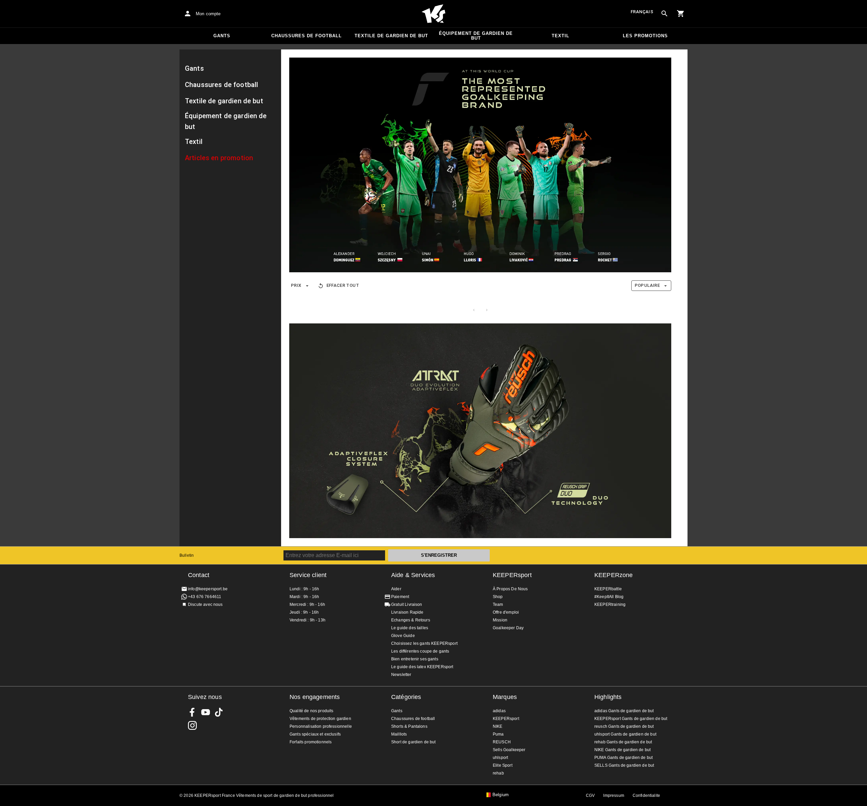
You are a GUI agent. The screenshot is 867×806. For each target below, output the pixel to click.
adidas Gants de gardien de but (624, 710)
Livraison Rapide (407, 612)
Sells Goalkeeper (509, 749)
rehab (498, 773)
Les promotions (645, 35)
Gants (221, 35)
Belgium (500, 794)
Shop (498, 596)
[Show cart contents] (681, 13)
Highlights (608, 697)
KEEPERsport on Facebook (192, 712)
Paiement (400, 596)
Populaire (647, 285)
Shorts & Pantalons (409, 726)
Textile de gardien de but (391, 35)
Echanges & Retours (410, 620)
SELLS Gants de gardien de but (624, 765)
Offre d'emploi (506, 612)
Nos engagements (315, 697)
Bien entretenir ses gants (414, 659)
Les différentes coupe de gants (420, 651)
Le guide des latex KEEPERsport (422, 666)
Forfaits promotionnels (311, 742)
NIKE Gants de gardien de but (622, 749)
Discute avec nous (205, 604)
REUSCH (502, 742)
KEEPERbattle (608, 589)
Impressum (613, 795)
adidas (499, 710)
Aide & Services (413, 575)
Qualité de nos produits (311, 710)
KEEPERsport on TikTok (218, 712)
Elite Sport (502, 765)
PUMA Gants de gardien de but (623, 757)
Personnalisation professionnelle (321, 726)
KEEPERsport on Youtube (205, 712)
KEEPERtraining (610, 604)
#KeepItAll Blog (608, 596)
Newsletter (401, 674)
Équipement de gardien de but (476, 36)
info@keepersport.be (208, 589)
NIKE (498, 726)
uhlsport (500, 757)
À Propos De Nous (510, 589)
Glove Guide (403, 635)
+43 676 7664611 (204, 596)
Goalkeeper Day (508, 627)
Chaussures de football (306, 35)
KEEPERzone (613, 575)
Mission (500, 620)
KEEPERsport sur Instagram (192, 725)
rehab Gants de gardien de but (623, 742)
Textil (560, 35)
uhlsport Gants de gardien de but (625, 734)
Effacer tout (342, 285)
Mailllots (399, 734)
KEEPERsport (512, 575)
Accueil (433, 13)
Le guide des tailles (409, 627)
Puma (498, 734)
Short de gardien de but (413, 742)
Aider (396, 589)
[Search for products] (664, 13)
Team (498, 604)
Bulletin (186, 555)
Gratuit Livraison (406, 604)
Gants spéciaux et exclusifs (315, 734)
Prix (296, 285)
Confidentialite (646, 795)
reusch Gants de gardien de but (624, 726)
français (642, 11)
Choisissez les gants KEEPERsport (424, 643)
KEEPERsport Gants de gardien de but (630, 718)
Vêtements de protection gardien (320, 718)
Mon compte (208, 13)
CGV (590, 795)
